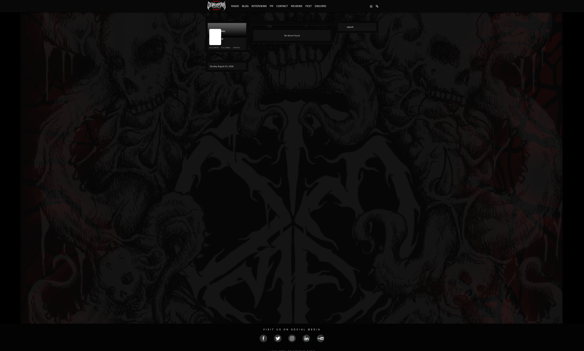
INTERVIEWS (259, 6)
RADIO (235, 6)
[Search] (377, 6)
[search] (338, 18)
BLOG (245, 6)
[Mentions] (259, 18)
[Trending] (208, 58)
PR (271, 6)
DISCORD (320, 6)
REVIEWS (296, 6)
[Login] (371, 6)
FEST (308, 6)
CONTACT (282, 6)
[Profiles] (208, 18)
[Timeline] (253, 18)
